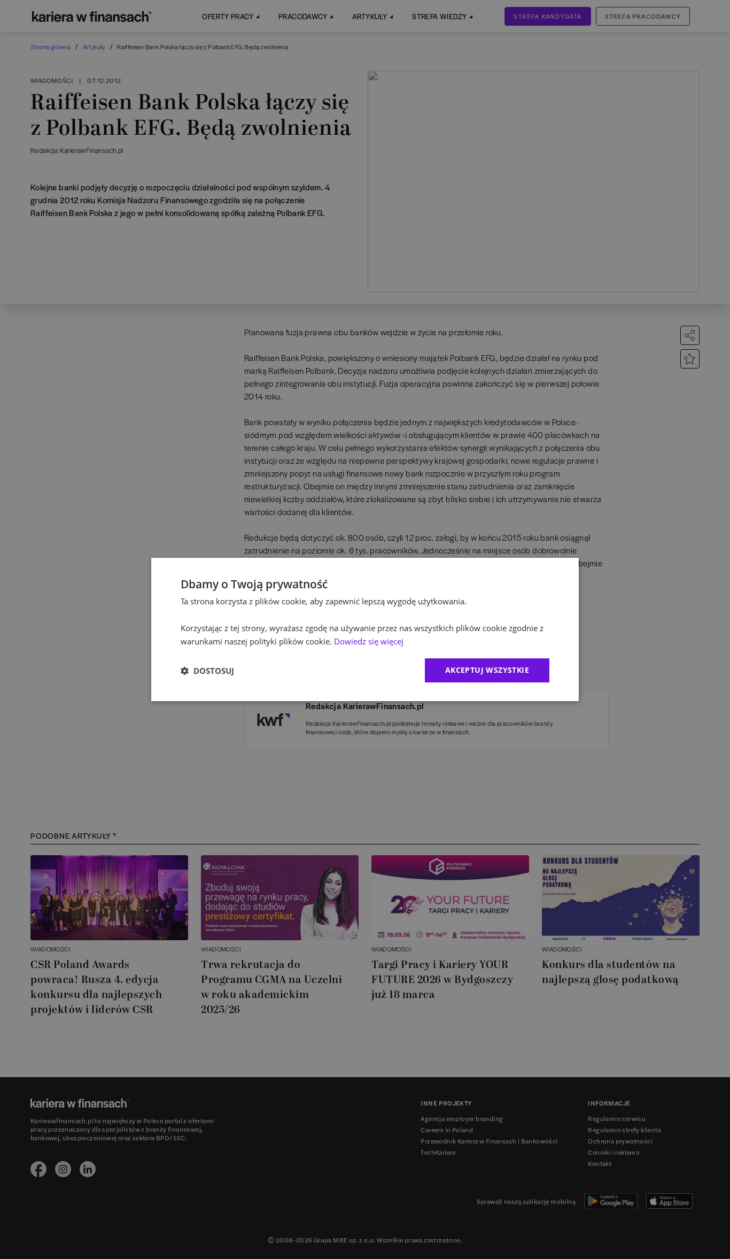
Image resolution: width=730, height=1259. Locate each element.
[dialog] (365, 629)
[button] (207, 671)
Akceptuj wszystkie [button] (487, 670)
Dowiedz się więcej (368, 641)
